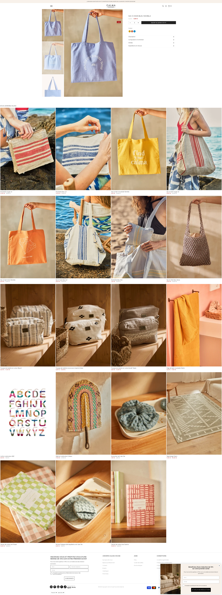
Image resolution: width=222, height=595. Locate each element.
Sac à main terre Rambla (7, 280)
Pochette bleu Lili (61, 192)
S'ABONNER (69, 578)
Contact (105, 565)
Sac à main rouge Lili (173, 192)
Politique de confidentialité (164, 562)
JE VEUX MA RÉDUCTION (201, 590)
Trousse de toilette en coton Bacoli (11, 368)
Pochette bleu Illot (117, 280)
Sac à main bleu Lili (61, 280)
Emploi (104, 568)
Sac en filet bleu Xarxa (173, 280)
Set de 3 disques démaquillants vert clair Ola (69, 544)
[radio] (129, 31)
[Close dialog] (219, 566)
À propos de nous (107, 560)
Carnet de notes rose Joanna (120, 544)
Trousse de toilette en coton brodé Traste (123, 368)
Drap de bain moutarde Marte (176, 368)
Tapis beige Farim (172, 456)
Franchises (105, 573)
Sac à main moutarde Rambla (120, 192)
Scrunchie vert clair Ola (118, 456)
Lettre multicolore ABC (7, 456)
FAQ (135, 560)
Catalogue (105, 571)
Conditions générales (163, 560)
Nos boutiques (138, 565)
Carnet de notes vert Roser (8, 544)
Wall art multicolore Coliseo (64, 456)
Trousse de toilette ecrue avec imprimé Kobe (69, 368)
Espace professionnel (109, 562)
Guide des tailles (138, 562)
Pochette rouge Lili (6, 192)
